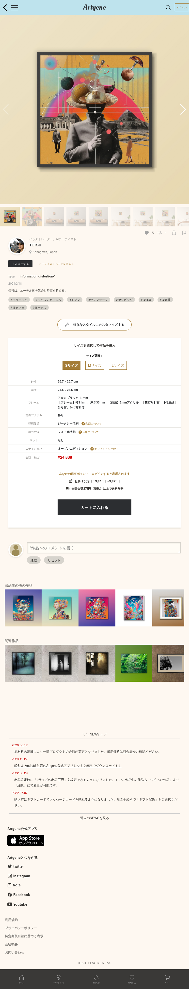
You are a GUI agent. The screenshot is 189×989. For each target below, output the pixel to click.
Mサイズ (94, 365)
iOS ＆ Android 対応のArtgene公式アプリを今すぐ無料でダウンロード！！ (67, 765)
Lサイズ (118, 365)
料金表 (128, 751)
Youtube (20, 904)
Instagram (21, 875)
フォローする (20, 263)
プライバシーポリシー (21, 927)
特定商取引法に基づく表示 (24, 936)
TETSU (35, 245)
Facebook (21, 894)
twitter (18, 866)
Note (17, 884)
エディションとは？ (106, 449)
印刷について (93, 423)
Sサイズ (71, 365)
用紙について (90, 432)
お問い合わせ (14, 952)
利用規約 (11, 919)
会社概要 (11, 944)
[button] (183, 109)
